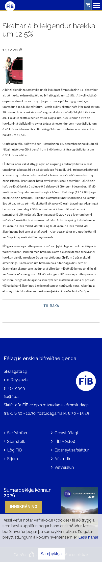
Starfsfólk (16, 441)
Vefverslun (64, 467)
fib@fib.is (12, 396)
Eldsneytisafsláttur (71, 450)
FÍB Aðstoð (64, 441)
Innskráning (23, 506)
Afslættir (62, 458)
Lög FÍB (14, 450)
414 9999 (16, 388)
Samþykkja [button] (51, 553)
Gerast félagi (66, 433)
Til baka (51, 306)
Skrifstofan (17, 433)
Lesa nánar (88, 537)
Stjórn (12, 458)
